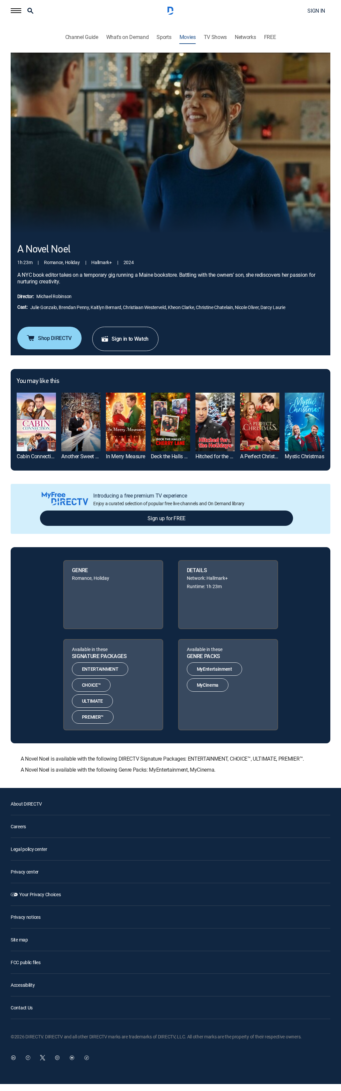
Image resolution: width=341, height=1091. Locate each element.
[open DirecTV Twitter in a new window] (42, 1057)
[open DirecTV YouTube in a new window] (72, 1057)
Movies (187, 37)
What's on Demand (127, 37)
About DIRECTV (26, 804)
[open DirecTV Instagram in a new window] (57, 1057)
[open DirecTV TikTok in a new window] (86, 1057)
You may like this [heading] (38, 381)
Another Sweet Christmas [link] (89, 456)
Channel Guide (81, 37)
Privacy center (25, 872)
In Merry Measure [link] (125, 456)
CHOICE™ (91, 685)
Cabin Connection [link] (37, 456)
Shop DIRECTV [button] (55, 338)
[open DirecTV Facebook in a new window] (28, 1057)
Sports (164, 37)
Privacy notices (26, 917)
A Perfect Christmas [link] (262, 456)
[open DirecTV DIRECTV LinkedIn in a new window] (13, 1057)
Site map (19, 939)
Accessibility (23, 985)
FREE (270, 37)
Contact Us (22, 1007)
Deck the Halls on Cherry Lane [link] (184, 456)
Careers (18, 826)
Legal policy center (29, 849)
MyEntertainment (214, 669)
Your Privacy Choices (40, 894)
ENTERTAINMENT (100, 669)
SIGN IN (316, 10)
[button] (16, 10)
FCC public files (26, 962)
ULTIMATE (92, 701)
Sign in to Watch (130, 338)
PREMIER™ (93, 717)
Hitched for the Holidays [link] (222, 456)
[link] (36, 422)
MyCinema (207, 685)
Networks (245, 37)
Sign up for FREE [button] (166, 518)
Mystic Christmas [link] (304, 456)
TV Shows (215, 37)
